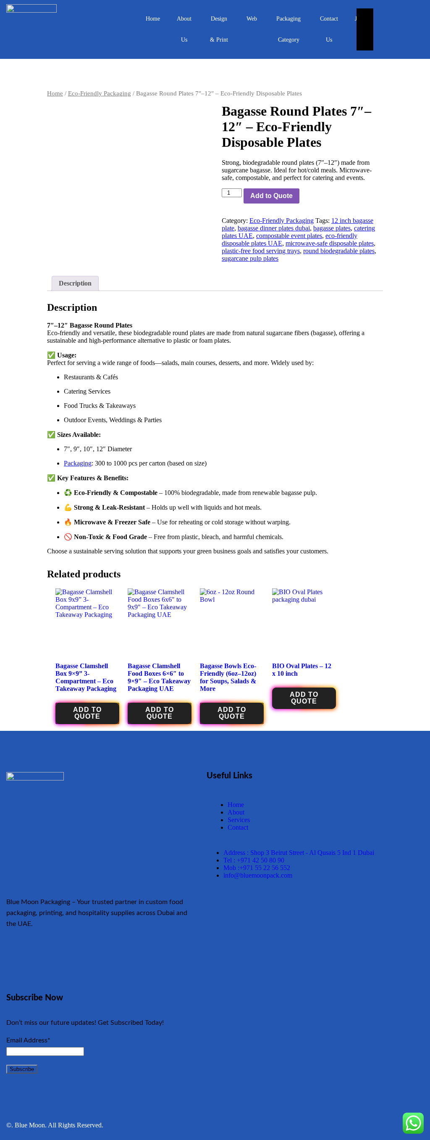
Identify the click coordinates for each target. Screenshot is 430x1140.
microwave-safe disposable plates (330, 243)
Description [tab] (75, 283)
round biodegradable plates (339, 250)
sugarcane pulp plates (250, 258)
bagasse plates (332, 228)
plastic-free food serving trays (261, 250)
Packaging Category (288, 29)
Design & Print (219, 29)
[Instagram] (122, 956)
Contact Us (329, 29)
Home (153, 19)
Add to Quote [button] (87, 713)
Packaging (78, 463)
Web (251, 19)
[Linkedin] (147, 956)
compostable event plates (289, 235)
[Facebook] (48, 956)
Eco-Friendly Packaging (99, 93)
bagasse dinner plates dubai (274, 228)
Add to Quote (271, 195)
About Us (184, 29)
